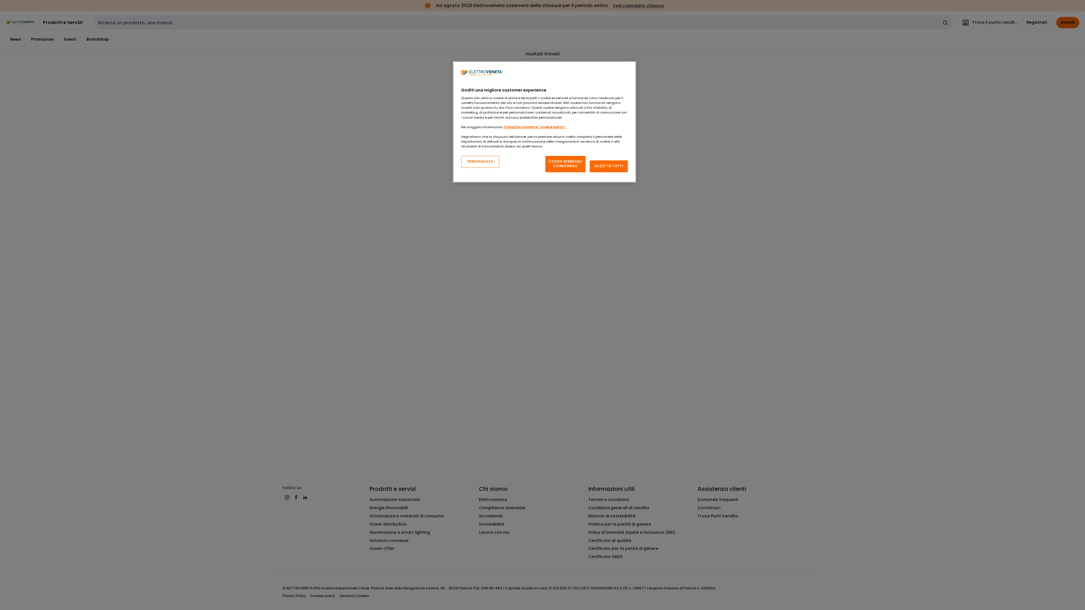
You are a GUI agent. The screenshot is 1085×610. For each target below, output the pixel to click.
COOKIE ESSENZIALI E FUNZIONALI (565, 163)
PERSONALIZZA (480, 161)
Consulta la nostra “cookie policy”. (535, 127)
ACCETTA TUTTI (608, 166)
